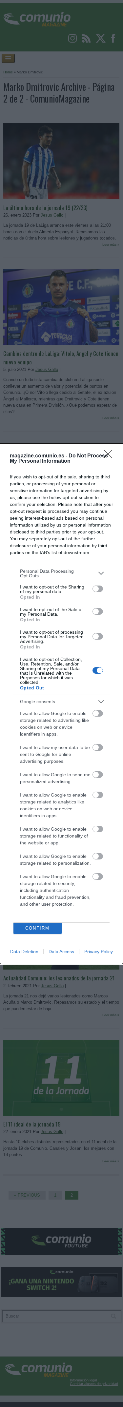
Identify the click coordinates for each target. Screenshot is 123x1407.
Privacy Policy (98, 951)
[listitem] (61, 573)
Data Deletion (24, 951)
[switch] (97, 589)
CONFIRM (37, 928)
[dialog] (61, 703)
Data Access (61, 951)
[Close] (110, 456)
